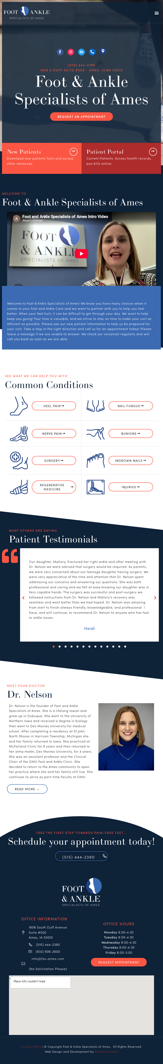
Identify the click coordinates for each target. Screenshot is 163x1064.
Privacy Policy (31, 1047)
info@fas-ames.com (48, 958)
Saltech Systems (106, 1051)
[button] (156, 13)
